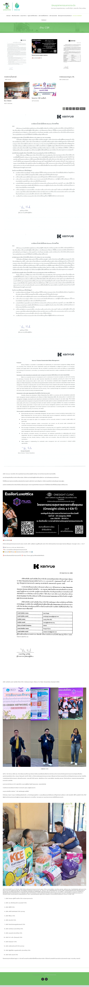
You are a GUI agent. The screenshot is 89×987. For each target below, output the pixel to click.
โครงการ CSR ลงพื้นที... (39, 98)
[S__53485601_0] (44, 830)
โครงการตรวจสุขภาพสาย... (40, 55)
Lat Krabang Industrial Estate (50, 974)
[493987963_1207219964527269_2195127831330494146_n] (44, 729)
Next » (82, 108)
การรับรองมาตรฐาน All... (67, 77)
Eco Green (7, 101)
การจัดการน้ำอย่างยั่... (10, 77)
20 (77, 108)
